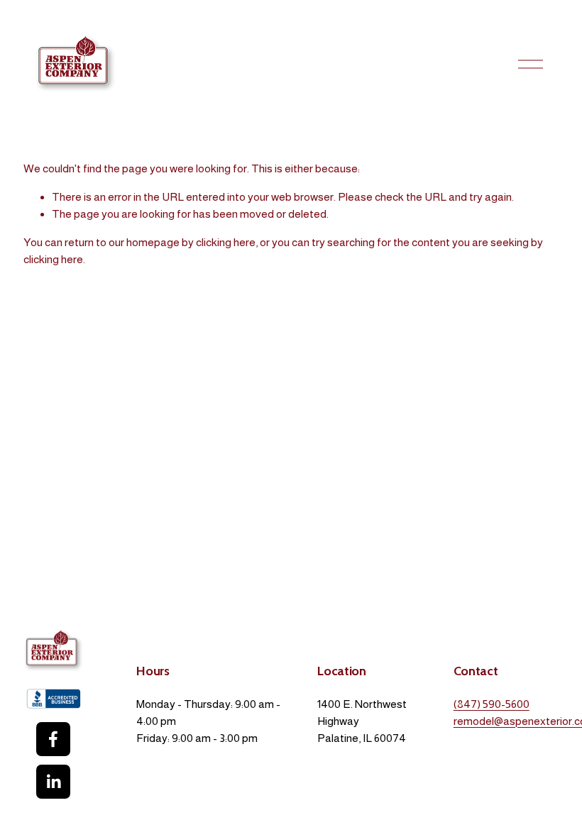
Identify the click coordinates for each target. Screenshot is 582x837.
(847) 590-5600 (491, 704)
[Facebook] (53, 739)
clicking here (226, 242)
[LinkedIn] (53, 782)
